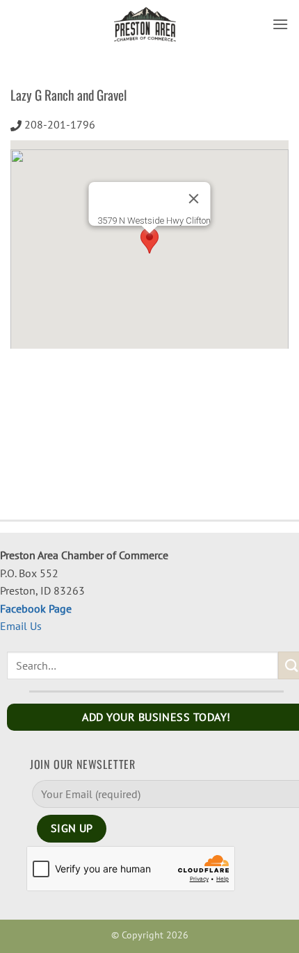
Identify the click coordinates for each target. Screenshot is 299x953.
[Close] (194, 198)
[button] (280, 24)
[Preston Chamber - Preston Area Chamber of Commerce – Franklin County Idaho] (145, 24)
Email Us (21, 626)
